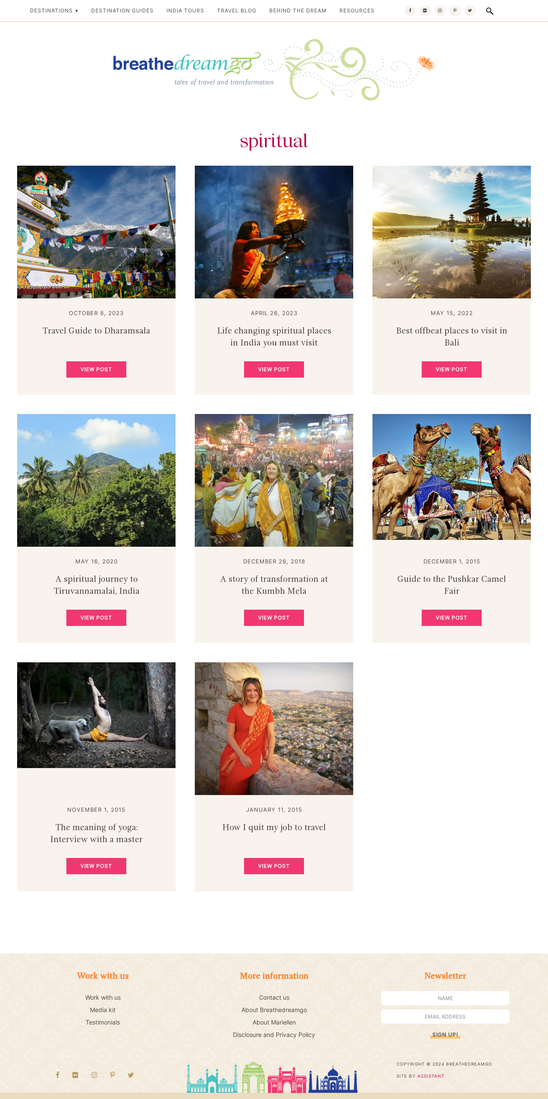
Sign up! (445, 1034)
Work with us (103, 997)
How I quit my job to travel (274, 828)
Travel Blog (236, 10)
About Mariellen (274, 1022)
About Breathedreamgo (274, 1009)
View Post (96, 369)
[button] (490, 11)
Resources (357, 10)
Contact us (274, 997)
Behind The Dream (298, 10)
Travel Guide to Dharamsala (96, 331)
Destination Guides (122, 10)
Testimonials (103, 1022)
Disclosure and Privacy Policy (274, 1034)
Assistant (430, 1075)
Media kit (103, 1009)
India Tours (185, 10)
